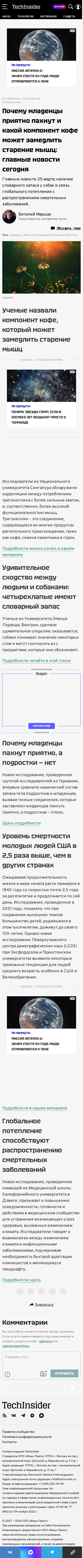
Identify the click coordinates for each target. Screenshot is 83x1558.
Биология (59, 235)
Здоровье (15, 235)
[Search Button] (70, 6)
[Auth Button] (78, 6)
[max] (41, 1415)
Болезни (72, 235)
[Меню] (4, 6)
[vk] (14, 1415)
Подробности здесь (21, 1280)
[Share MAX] (30, 1552)
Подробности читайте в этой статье (36, 661)
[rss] (4, 1415)
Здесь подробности (21, 823)
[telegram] (23, 1415)
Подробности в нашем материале (34, 1108)
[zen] (32, 1415)
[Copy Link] (72, 1552)
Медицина (45, 235)
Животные (30, 235)
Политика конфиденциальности (26, 1437)
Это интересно (11, 99)
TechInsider (26, 7)
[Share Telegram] (51, 1552)
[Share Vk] (10, 1552)
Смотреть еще (41, 725)
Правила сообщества (18, 1432)
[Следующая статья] (41, 1387)
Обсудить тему (69, 228)
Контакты (9, 1442)
